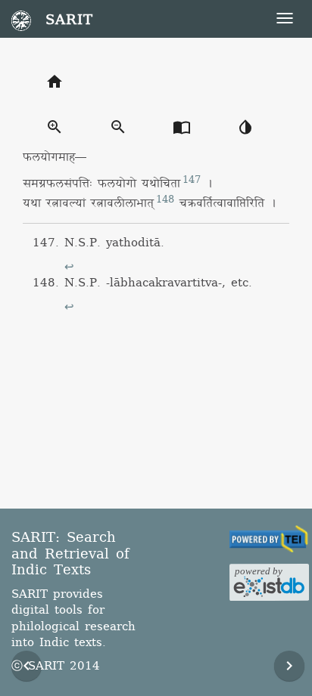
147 (192, 180)
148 (165, 199)
